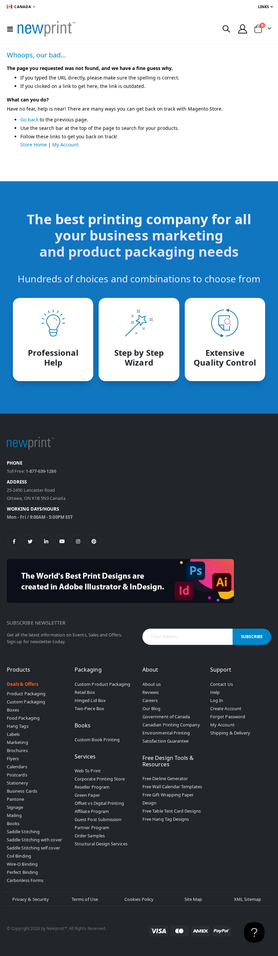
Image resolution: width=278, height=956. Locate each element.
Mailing (14, 815)
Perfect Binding (22, 872)
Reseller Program (92, 787)
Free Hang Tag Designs (165, 819)
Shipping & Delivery (230, 733)
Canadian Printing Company (171, 725)
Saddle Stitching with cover (34, 840)
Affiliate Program (92, 811)
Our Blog (151, 708)
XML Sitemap (247, 899)
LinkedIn (46, 541)
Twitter (30, 541)
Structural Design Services (101, 844)
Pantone (15, 799)
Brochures (17, 750)
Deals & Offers (22, 684)
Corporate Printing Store (100, 779)
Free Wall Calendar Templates (172, 787)
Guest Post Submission (98, 819)
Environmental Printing (166, 733)
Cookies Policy (139, 899)
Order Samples (90, 836)
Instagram (78, 541)
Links (263, 6)
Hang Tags (17, 726)
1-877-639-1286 (41, 471)
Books (13, 823)
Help (215, 692)
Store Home (33, 144)
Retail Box (85, 692)
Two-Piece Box (89, 708)
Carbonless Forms (25, 880)
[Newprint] (46, 29)
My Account (65, 144)
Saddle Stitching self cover (33, 848)
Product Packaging (26, 694)
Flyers (13, 758)
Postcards (17, 775)
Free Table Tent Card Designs (171, 811)
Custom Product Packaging (103, 684)
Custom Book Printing (97, 740)
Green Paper (87, 795)
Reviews (150, 692)
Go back (29, 119)
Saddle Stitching (23, 832)
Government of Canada (166, 717)
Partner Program (92, 827)
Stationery (17, 783)
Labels (13, 734)
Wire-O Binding (22, 864)
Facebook (14, 541)
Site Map (193, 899)
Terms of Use (85, 899)
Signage (15, 807)
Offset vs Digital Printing (99, 803)
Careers (150, 700)
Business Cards (22, 791)
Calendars (17, 767)
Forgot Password (227, 717)
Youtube (62, 541)
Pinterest (94, 541)
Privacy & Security (30, 899)
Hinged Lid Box (90, 700)
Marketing (17, 742)
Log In (216, 700)
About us (151, 684)
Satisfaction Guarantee (165, 741)
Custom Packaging (26, 702)
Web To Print (88, 771)
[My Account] (243, 28)
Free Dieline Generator (165, 778)
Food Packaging (23, 718)
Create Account (225, 708)
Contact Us (221, 684)
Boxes (13, 710)
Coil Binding (19, 856)
